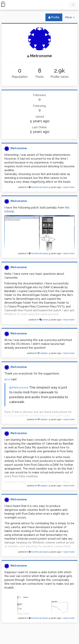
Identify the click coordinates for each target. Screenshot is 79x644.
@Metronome (19, 387)
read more (69, 187)
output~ (44, 353)
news (45, 319)
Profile (54, 17)
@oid (7, 379)
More (71, 18)
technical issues (39, 187)
